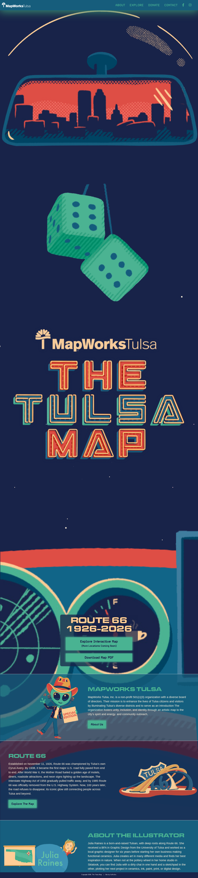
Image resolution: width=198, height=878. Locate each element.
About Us (97, 724)
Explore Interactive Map (99, 643)
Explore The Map (22, 803)
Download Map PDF (99, 657)
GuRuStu (113, 874)
